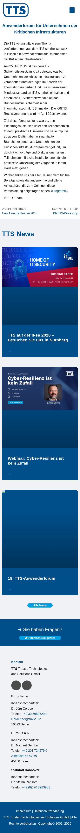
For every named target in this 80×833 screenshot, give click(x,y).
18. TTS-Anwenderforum (31, 578)
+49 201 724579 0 (34, 750)
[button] (72, 10)
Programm (59, 191)
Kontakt (17, 662)
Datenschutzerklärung (49, 811)
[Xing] (27, 685)
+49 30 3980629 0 (34, 714)
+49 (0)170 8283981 (36, 787)
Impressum (23, 811)
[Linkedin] (16, 685)
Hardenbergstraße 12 (26, 719)
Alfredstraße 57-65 (24, 756)
